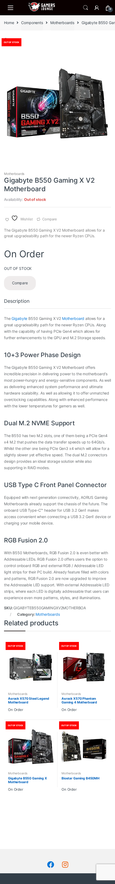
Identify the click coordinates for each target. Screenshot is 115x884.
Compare (49, 219)
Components (32, 22)
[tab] (16, 303)
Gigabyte (19, 318)
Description (16, 301)
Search (86, 8)
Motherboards (62, 22)
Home (9, 22)
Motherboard (73, 318)
